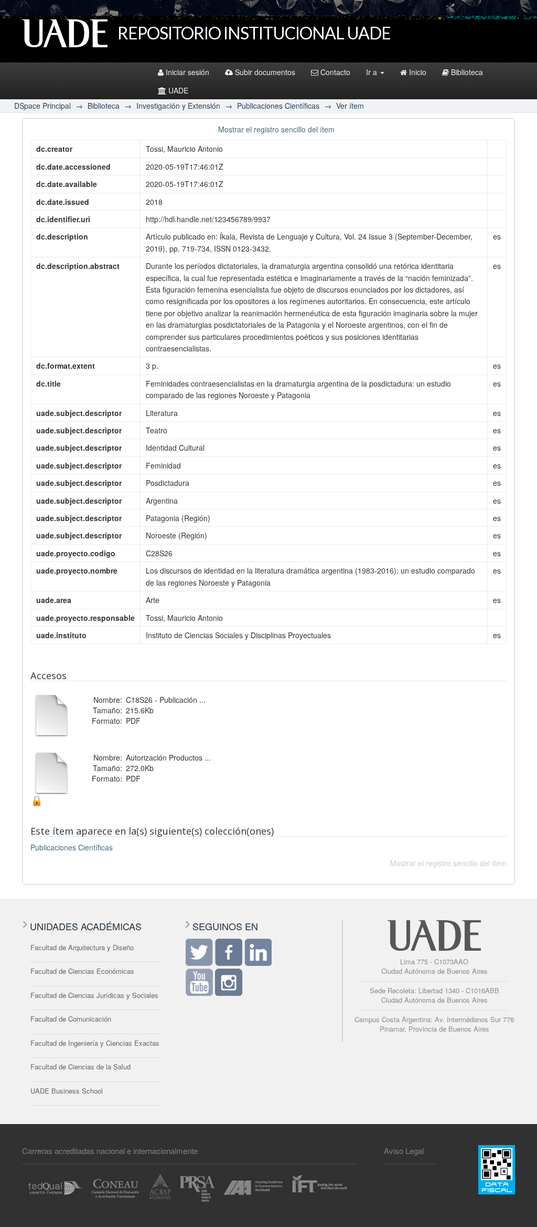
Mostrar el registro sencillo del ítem (276, 129)
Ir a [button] (372, 72)
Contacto (335, 72)
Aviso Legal (404, 1150)
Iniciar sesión (187, 72)
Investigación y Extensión (178, 105)
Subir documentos (265, 72)
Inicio (417, 72)
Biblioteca (467, 72)
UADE (178, 90)
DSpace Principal (42, 105)
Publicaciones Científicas (278, 105)
